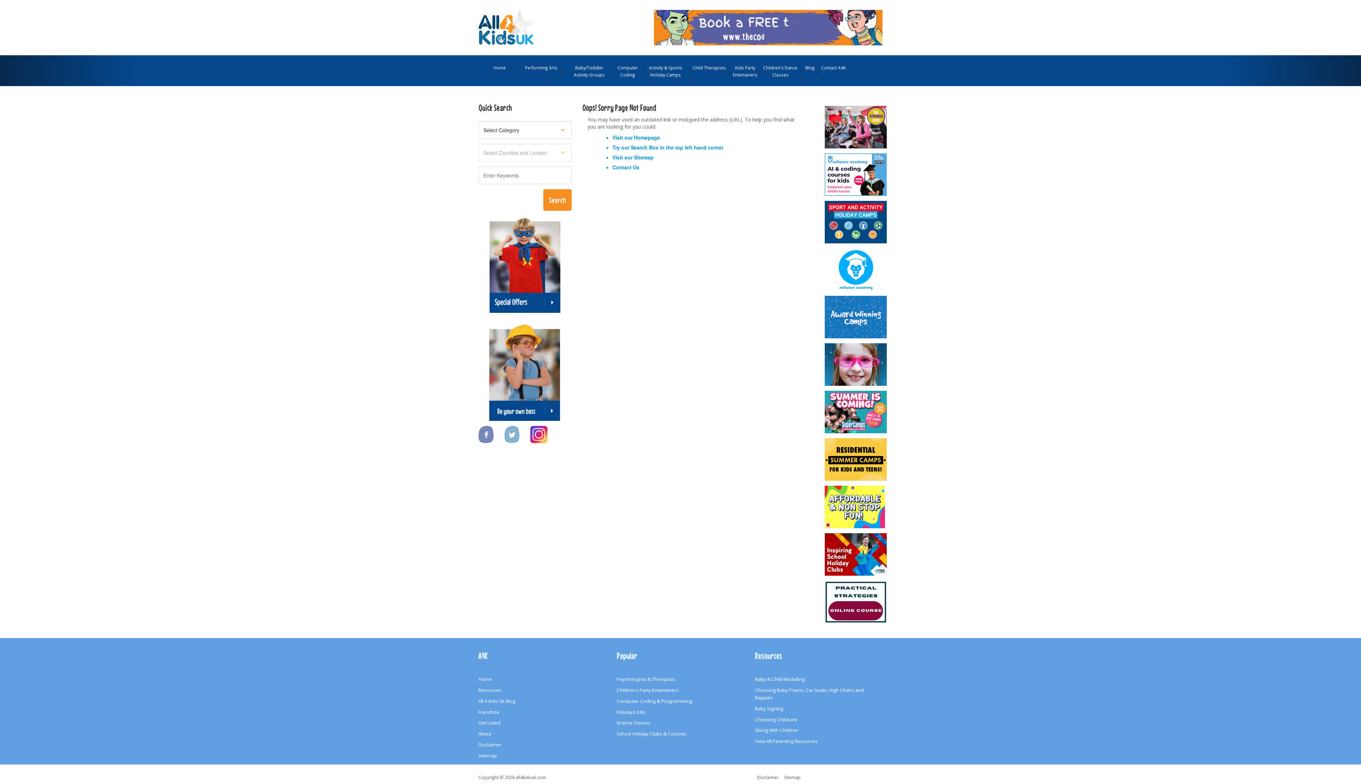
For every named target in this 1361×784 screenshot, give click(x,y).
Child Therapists (709, 67)
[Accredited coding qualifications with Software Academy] (856, 174)
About (484, 734)
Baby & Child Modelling (780, 679)
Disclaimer (490, 744)
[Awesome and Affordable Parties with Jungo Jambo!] (856, 507)
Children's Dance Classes (780, 71)
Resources (490, 690)
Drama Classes (633, 723)
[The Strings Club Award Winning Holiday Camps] (856, 127)
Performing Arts (541, 67)
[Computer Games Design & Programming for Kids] (856, 269)
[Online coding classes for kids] (768, 26)
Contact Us (625, 167)
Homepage (647, 137)
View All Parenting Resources (786, 741)
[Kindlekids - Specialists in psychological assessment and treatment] (856, 602)
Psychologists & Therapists (646, 679)
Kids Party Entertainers (745, 71)
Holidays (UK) (631, 712)
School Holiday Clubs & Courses (651, 734)
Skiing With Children (776, 730)
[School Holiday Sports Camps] (856, 554)
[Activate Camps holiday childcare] (856, 222)
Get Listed (489, 723)
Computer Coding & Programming (654, 701)
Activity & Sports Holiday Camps (665, 71)
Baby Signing (769, 708)
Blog (810, 67)
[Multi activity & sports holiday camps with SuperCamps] (856, 412)
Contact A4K (833, 67)
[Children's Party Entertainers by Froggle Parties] (856, 364)
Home (500, 67)
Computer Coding (627, 71)
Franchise (488, 712)
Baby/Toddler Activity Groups (589, 71)
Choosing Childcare (776, 719)
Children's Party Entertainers (648, 690)
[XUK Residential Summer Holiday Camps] (856, 459)
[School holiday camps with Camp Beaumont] (856, 317)
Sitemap (644, 157)
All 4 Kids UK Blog (496, 701)
